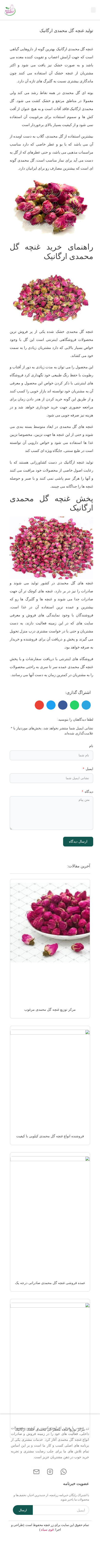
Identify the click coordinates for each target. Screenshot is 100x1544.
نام (91, 746)
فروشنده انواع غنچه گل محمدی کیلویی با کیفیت (50, 1136)
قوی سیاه (47, 1529)
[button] (93, 10)
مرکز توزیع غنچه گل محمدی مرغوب (50, 1009)
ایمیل (89, 769)
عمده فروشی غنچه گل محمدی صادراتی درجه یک (50, 1283)
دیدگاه (88, 792)
